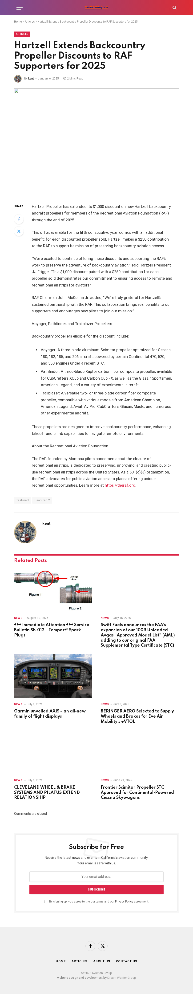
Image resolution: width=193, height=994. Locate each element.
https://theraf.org (120, 485)
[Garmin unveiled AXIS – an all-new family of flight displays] (53, 676)
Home (18, 21)
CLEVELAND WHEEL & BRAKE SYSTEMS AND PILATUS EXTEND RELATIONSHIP (47, 792)
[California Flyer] (96, 7)
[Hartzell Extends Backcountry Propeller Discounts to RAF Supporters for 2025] (96, 142)
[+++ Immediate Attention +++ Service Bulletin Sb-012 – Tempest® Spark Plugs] (53, 590)
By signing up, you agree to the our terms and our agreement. (98, 901)
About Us (101, 961)
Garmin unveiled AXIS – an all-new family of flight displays (50, 714)
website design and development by (82, 977)
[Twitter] (19, 231)
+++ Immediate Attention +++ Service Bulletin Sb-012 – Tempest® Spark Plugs (51, 630)
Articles (30, 21)
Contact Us (126, 961)
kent (31, 78)
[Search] (174, 7)
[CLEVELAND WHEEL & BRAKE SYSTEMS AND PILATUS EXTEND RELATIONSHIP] (53, 753)
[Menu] (19, 7)
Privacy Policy (124, 901)
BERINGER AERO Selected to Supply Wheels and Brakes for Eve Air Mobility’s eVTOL (137, 716)
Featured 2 (42, 500)
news (18, 618)
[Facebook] (19, 219)
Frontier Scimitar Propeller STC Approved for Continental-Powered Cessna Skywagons (137, 792)
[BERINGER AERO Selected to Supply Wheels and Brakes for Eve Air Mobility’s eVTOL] (140, 676)
